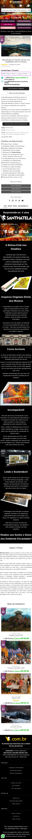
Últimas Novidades (24, 21)
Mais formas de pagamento (12, 84)
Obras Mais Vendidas (8, 21)
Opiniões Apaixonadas (16, 801)
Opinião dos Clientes (24, 27)
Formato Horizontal (17, 132)
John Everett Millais (16, 696)
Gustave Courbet (16, 633)
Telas (8, 13)
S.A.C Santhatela (16, 788)
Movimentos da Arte (24, 24)
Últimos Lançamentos (16, 773)
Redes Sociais (16, 803)
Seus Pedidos (16, 785)
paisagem (17, 134)
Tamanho (15, 70)
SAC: (16, 826)
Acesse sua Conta (16, 783)
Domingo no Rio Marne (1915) (16, 668)
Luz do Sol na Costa (16, 727)
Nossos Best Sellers (16, 770)
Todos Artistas (8, 24)
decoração (9, 132)
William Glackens (16, 666)
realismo (22, 134)
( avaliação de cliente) (14, 64)
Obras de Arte (16, 13)
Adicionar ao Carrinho (17, 88)
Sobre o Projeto (16, 813)
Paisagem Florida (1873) (16, 635)
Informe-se (16, 816)
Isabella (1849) (16, 698)
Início (3, 13)
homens (26, 132)
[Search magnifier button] (29, 10)
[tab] (5, 206)
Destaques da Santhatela (16, 767)
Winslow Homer (16, 15)
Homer (3, 134)
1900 (10, 137)
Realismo (26, 13)
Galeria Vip (8, 27)
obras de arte (10, 134)
